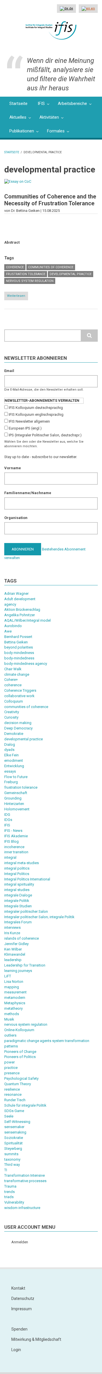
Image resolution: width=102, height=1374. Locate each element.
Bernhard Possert (18, 637)
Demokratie (13, 733)
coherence (15, 267)
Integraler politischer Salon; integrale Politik (39, 917)
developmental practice (71, 274)
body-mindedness (19, 658)
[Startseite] (51, 29)
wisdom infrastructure (22, 1208)
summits (11, 1154)
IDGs (8, 820)
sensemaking (15, 1132)
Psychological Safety (21, 1078)
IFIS (7, 825)
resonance (13, 1094)
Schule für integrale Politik (25, 1105)
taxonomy (12, 1159)
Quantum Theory (17, 1084)
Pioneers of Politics (20, 1057)
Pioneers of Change (20, 1051)
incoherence (14, 847)
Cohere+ (11, 679)
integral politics (16, 868)
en (92, 8)
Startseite (11, 152)
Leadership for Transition (24, 965)
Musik (9, 1019)
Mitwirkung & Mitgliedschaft (36, 1339)
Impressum (21, 1309)
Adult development (19, 599)
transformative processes (25, 1181)
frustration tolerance (25, 274)
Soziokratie (13, 1138)
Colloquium (13, 701)
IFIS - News (13, 830)
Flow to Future (15, 777)
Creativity (11, 712)
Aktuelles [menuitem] (17, 117)
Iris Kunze (12, 933)
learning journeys (18, 971)
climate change (16, 674)
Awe (8, 631)
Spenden (19, 1329)
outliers (10, 1035)
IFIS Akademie (16, 836)
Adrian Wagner (16, 593)
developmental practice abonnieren (6, 321)
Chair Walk (13, 669)
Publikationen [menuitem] (21, 131)
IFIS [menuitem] (41, 103)
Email (9, 371)
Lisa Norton (13, 981)
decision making (17, 723)
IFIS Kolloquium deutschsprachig (36, 407)
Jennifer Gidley (16, 944)
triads (9, 1197)
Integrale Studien (18, 906)
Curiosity (11, 717)
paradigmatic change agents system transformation (46, 1041)
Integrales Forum (18, 922)
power (9, 1062)
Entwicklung (14, 766)
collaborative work (19, 696)
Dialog (9, 744)
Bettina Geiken (16, 642)
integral (10, 857)
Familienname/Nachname (27, 493)
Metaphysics (14, 1003)
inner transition (16, 852)
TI (5, 1170)
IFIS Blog (11, 841)
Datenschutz (22, 1298)
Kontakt (18, 1288)
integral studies (16, 890)
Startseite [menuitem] (18, 103)
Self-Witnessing (17, 1122)
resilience (12, 1089)
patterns (11, 1046)
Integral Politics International (27, 879)
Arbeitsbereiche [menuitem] (72, 103)
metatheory (13, 1008)
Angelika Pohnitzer (19, 615)
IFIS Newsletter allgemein (29, 421)
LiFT (7, 976)
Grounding (13, 798)
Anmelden (19, 1242)
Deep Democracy (18, 728)
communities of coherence (50, 267)
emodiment (13, 760)
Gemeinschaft (15, 793)
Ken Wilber (13, 949)
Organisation (15, 518)
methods (11, 1014)
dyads (9, 749)
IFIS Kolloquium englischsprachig (36, 414)
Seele (8, 1116)
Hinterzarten (14, 804)
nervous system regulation (30, 281)
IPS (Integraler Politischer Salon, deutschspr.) (45, 435)
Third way (12, 1164)
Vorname (12, 468)
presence (12, 1073)
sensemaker (14, 1127)
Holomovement (16, 809)
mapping (11, 987)
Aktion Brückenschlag (22, 609)
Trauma (10, 1186)
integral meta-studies (21, 863)
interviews (12, 927)
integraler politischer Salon (26, 911)
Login (16, 1349)
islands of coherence (21, 938)
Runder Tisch (15, 1100)
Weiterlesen (17, 297)
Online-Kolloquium (19, 1030)
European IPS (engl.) (25, 428)
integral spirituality (19, 884)
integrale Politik (16, 900)
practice (11, 1067)
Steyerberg (13, 1148)
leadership (13, 960)
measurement (15, 992)
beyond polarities (18, 647)
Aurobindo (13, 626)
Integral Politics (16, 874)
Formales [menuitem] (56, 131)
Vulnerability (14, 1202)
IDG (7, 814)
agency (10, 604)
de (70, 8)
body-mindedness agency (25, 663)
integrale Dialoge (18, 895)
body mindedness (19, 653)
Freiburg (11, 782)
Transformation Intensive (24, 1175)
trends (9, 1192)
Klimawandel (14, 954)
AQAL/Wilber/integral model (27, 620)
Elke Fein (11, 755)
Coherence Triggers (20, 690)
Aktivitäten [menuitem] (49, 117)
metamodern (14, 997)
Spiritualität (13, 1143)
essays (10, 771)
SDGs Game (14, 1111)
